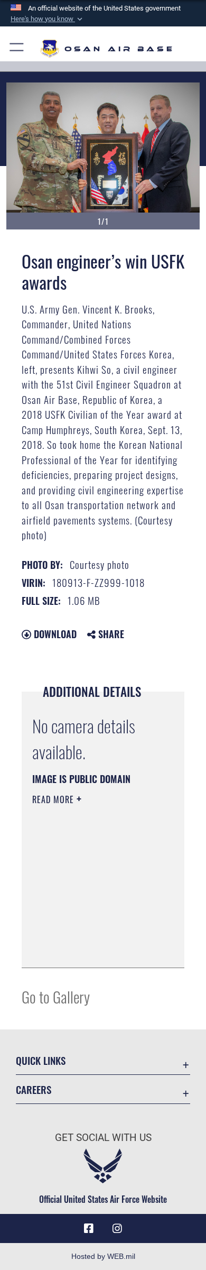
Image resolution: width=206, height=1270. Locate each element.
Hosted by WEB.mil (103, 1256)
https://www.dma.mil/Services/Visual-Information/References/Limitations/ (96, 948)
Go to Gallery (56, 996)
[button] (48, 19)
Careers (33, 1089)
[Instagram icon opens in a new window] (117, 1229)
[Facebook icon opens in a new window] (89, 1229)
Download (54, 634)
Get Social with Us (103, 1137)
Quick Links (40, 1060)
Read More (54, 799)
